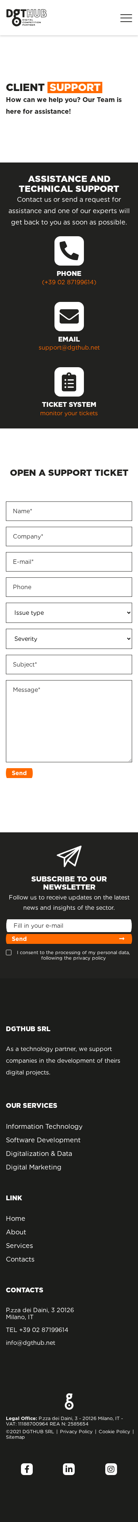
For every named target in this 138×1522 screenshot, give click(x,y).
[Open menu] (126, 17)
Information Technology (41, 1126)
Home (15, 1218)
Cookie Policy (114, 1431)
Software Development (41, 1140)
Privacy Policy (76, 1431)
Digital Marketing (33, 1167)
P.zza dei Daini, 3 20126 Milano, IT (40, 1314)
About (16, 1232)
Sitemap (15, 1437)
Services (19, 1245)
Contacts (20, 1259)
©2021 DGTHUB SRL (30, 1431)
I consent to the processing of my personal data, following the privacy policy (73, 955)
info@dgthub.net (30, 1342)
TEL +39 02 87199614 (37, 1329)
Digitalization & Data (39, 1153)
